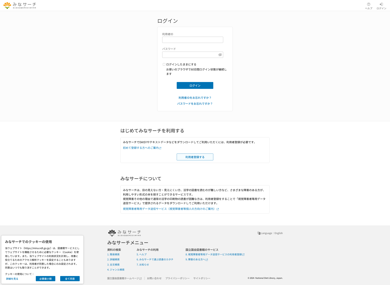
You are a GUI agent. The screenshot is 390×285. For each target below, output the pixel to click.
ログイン (195, 85)
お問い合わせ (154, 278)
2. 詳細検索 (113, 259)
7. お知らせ (143, 264)
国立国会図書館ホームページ (123, 278)
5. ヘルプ (142, 254)
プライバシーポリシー (177, 278)
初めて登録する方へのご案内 (141, 148)
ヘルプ (368, 8)
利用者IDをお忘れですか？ (195, 98)
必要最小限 (45, 278)
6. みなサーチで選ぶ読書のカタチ (155, 259)
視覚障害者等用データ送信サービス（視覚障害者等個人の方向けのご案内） (169, 209)
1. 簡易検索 (113, 254)
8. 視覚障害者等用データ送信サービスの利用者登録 (214, 254)
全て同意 (70, 278)
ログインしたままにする (181, 64)
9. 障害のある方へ (195, 259)
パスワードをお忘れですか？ (195, 103)
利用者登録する (195, 157)
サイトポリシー (201, 278)
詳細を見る (12, 278)
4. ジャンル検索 (115, 269)
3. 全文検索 (113, 264)
